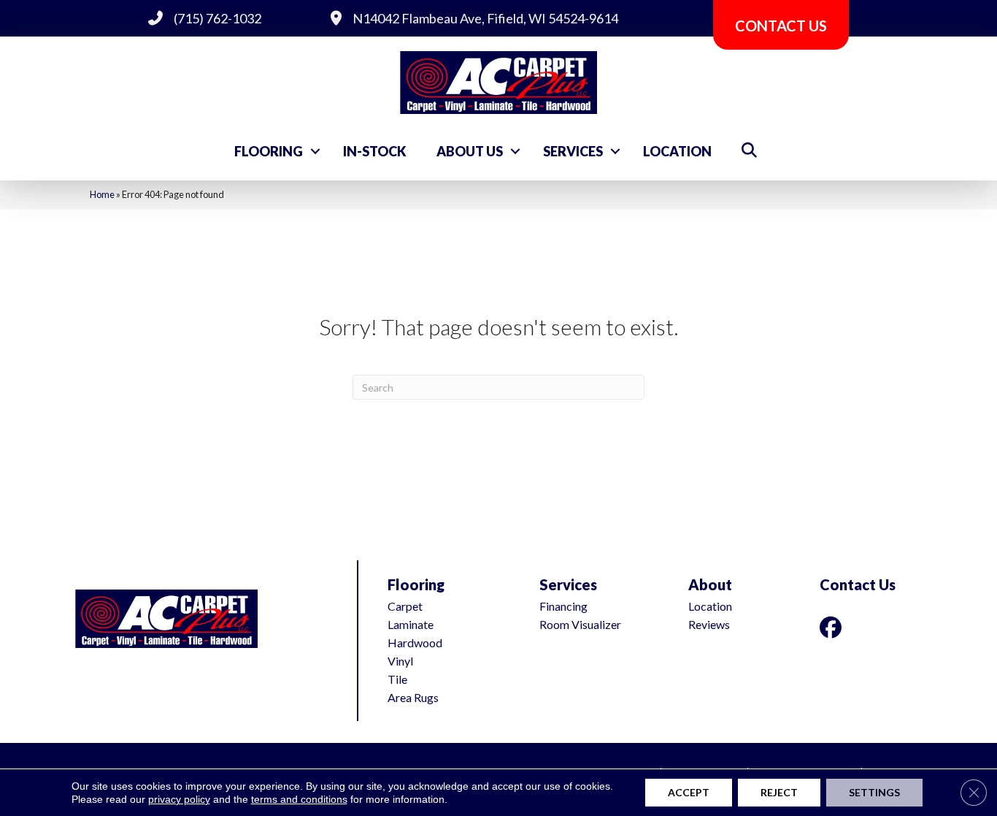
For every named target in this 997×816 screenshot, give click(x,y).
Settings (874, 792)
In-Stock (375, 151)
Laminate (411, 624)
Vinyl (400, 661)
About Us (469, 151)
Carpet (405, 606)
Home (102, 194)
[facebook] (833, 627)
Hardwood (415, 642)
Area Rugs (413, 697)
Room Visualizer (580, 624)
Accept (688, 792)
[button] (315, 151)
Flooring (268, 151)
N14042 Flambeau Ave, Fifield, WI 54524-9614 (485, 18)
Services (573, 151)
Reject (779, 792)
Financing (563, 606)
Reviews (709, 624)
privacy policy (179, 799)
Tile (397, 679)
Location (677, 151)
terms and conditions (299, 799)
